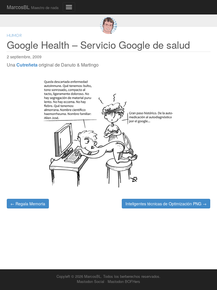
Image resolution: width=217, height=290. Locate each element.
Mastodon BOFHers (124, 281)
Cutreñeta (27, 64)
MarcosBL (32, 6)
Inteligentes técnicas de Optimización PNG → (166, 203)
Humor (14, 35)
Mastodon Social (90, 281)
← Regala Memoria (27, 203)
